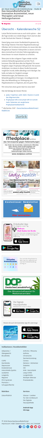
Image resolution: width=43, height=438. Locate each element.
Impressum (6, 424)
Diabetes (26, 365)
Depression (6, 365)
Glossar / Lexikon (29, 395)
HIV (24, 368)
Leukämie (5, 373)
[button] (20, 426)
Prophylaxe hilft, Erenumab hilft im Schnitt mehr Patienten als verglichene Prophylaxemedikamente (21, 102)
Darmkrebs (6, 363)
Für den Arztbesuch (30, 398)
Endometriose (7, 368)
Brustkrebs (6, 356)
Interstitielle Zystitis (9, 370)
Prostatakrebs (28, 380)
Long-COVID (27, 373)
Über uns (29, 424)
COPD (4, 361)
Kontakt (37, 424)
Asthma (26, 353)
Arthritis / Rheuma (30, 351)
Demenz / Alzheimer (30, 363)
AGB (12, 424)
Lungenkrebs (28, 375)
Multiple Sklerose (29, 377)
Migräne (5, 377)
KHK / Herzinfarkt (29, 370)
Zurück (21, 117)
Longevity (5, 375)
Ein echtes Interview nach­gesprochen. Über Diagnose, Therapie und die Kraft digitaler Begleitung (26, 234)
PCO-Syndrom (7, 380)
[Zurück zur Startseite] (22, 4)
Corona (25, 361)
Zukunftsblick (7, 395)
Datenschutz (20, 424)
